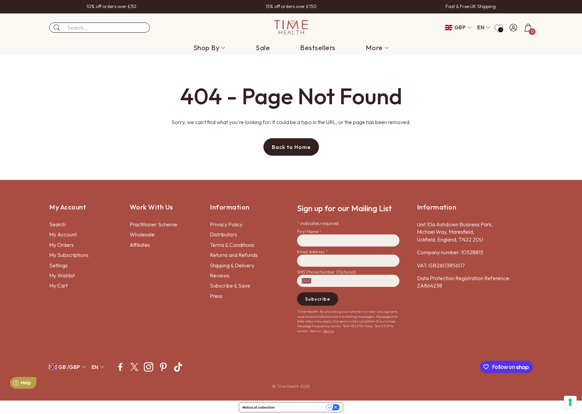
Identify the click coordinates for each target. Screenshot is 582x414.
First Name (309, 231)
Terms (328, 331)
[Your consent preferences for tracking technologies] (570, 402)
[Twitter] (134, 367)
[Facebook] (120, 367)
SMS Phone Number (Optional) (326, 271)
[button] (99, 28)
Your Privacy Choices (302, 407)
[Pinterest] (163, 367)
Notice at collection (258, 407)
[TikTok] (178, 367)
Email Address (312, 251)
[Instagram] (148, 367)
